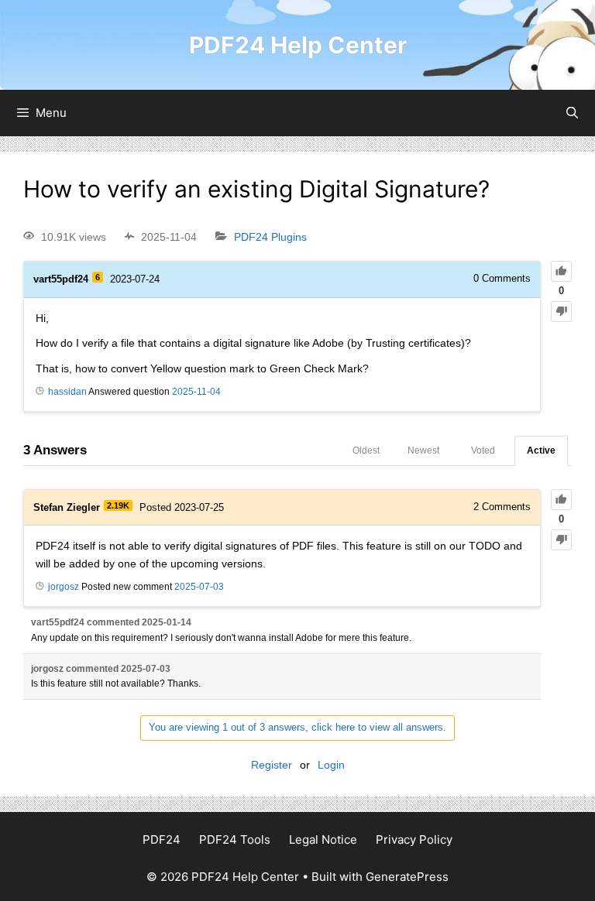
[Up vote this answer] (561, 499)
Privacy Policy (414, 839)
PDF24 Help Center (298, 45)
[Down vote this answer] (561, 539)
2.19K (118, 505)
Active (541, 450)
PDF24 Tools (234, 839)
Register (271, 765)
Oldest (366, 450)
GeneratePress (407, 876)
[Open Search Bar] (572, 113)
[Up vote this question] (561, 271)
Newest (423, 450)
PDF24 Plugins (270, 237)
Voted (483, 450)
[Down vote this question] (561, 311)
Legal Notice (323, 839)
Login (331, 765)
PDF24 (162, 839)
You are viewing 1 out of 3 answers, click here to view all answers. (297, 727)
